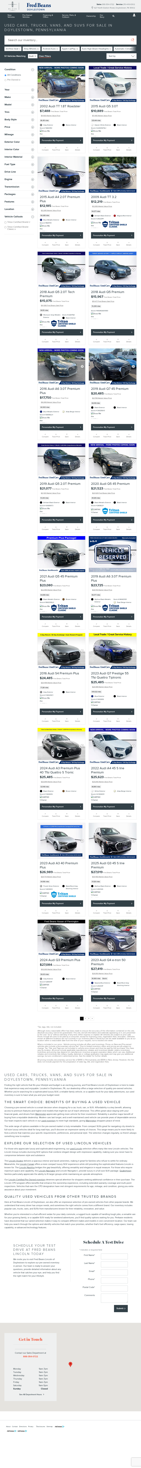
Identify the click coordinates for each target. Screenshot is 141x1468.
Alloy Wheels (31, 48)
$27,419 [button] (105, 970)
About (8, 1426)
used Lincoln (76, 1148)
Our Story (102, 16)
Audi (31, 56)
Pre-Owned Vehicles (27, 16)
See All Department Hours (30, 1394)
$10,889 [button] (106, 113)
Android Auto (50, 48)
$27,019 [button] (105, 874)
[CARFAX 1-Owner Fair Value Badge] (96, 990)
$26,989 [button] (55, 874)
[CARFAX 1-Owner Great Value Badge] (96, 704)
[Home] (12, 6)
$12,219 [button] (105, 203)
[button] (61, 120)
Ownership (91, 16)
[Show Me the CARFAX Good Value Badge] (96, 133)
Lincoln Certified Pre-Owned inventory (27, 1179)
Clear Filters (45, 56)
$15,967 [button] (105, 298)
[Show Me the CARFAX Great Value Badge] (45, 133)
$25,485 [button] (106, 684)
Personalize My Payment (52, 140)
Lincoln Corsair (27, 1164)
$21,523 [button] (105, 490)
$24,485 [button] (55, 680)
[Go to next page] (92, 1018)
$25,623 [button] (106, 779)
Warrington (91, 1120)
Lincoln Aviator (16, 1160)
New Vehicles (11, 16)
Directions (23, 1426)
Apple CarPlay (70, 48)
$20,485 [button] (106, 395)
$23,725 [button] (105, 587)
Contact (15, 1426)
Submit (119, 1308)
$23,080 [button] (55, 587)
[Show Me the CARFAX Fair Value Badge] (45, 227)
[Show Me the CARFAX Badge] (96, 224)
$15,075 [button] (54, 302)
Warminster (40, 1114)
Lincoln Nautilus (27, 1167)
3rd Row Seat (13, 48)
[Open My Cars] (133, 15)
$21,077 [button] (54, 490)
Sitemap (50, 1426)
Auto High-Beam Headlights (96, 48)
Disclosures (40, 1426)
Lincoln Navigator (47, 1170)
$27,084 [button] (54, 966)
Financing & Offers (48, 16)
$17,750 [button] (54, 399)
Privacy (30, 1426)
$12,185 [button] (54, 207)
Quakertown (125, 1170)
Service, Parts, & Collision (69, 16)
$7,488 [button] (53, 113)
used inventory (48, 1120)
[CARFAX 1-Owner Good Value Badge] (96, 511)
